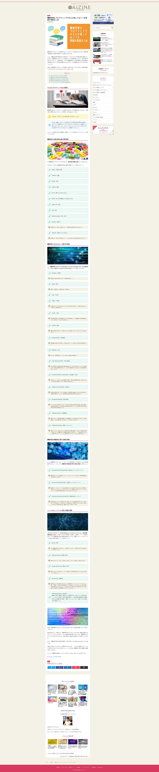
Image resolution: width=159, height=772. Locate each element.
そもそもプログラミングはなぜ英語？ (58, 75)
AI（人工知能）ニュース (98, 87)
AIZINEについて (72, 767)
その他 (94, 122)
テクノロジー (96, 97)
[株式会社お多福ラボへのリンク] (103, 23)
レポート (95, 112)
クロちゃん (73, 714)
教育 (48, 661)
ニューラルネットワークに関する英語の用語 (60, 82)
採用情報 (78, 767)
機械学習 (49, 663)
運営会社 (58, 767)
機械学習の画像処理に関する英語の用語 (59, 80)
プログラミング (56, 663)
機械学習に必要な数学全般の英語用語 (58, 77)
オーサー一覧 (64, 767)
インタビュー (96, 109)
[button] (112, 27)
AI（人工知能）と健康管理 (99, 92)
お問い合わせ (100, 767)
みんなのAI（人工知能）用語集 (54, 656)
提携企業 (94, 767)
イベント (95, 119)
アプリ (94, 104)
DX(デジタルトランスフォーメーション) (102, 85)
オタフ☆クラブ (96, 82)
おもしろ (95, 107)
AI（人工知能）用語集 (98, 117)
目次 (66, 73)
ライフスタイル (96, 99)
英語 (61, 663)
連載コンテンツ (96, 114)
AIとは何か (95, 94)
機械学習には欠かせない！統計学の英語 (59, 79)
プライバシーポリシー (86, 767)
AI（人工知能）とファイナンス (100, 89)
